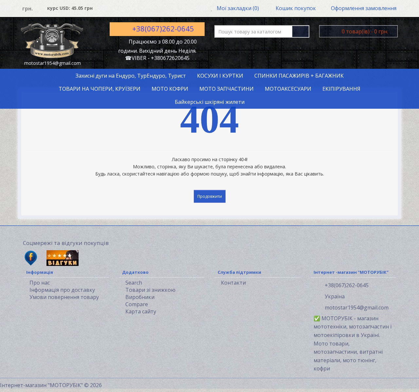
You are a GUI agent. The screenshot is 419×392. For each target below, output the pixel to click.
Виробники (140, 297)
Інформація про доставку (62, 289)
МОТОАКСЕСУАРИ (288, 88)
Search (133, 282)
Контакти (233, 282)
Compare (136, 304)
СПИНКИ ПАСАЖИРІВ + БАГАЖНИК (299, 75)
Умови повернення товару (64, 297)
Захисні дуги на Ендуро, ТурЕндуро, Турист (131, 75)
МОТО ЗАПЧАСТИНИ (226, 88)
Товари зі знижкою (150, 289)
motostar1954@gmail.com (356, 307)
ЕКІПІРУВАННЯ (341, 88)
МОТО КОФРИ (170, 88)
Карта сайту (140, 311)
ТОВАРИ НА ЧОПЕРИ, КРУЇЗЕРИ (99, 88)
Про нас (39, 282)
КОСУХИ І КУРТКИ (220, 75)
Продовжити (209, 196)
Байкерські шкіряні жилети (210, 101)
